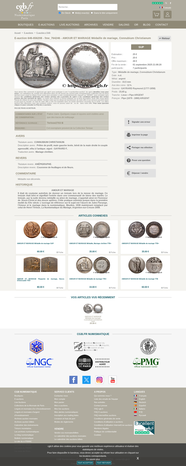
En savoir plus (93, 459)
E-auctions (46, 24)
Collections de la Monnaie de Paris (29, 405)
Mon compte (59, 399)
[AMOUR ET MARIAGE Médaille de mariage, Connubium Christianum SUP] (61, 88)
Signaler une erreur (141, 122)
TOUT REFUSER (104, 463)
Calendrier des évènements (26, 425)
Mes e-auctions (61, 405)
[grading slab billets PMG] (146, 363)
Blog (146, 24)
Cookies (97, 435)
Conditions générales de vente (107, 418)
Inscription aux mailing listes (66, 415)
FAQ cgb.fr (98, 409)
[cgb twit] (166, 3)
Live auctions (69, 24)
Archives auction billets (24, 422)
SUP (141, 47)
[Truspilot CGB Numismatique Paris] (157, 3)
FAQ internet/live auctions (105, 415)
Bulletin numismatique (23, 438)
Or (136, 24)
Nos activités (99, 402)
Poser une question (141, 160)
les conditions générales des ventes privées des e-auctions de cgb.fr (49, 97)
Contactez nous (61, 396)
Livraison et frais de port (64, 418)
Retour (166, 38)
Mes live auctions (61, 409)
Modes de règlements (63, 422)
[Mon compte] (168, 18)
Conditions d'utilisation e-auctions (108, 422)
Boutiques (25, 24)
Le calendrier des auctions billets (68, 439)
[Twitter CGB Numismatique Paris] (86, 380)
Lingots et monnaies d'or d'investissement (32, 409)
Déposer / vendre (140, 173)
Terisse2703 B (55, 123)
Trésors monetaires (22, 428)
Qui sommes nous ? (102, 396)
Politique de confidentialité (105, 432)
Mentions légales (101, 428)
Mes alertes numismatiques (66, 412)
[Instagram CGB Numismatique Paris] (99, 380)
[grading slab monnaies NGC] (39, 363)
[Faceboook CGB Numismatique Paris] (73, 380)
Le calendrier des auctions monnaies (70, 436)
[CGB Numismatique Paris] (24, 19)
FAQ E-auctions (101, 412)
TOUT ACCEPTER (85, 463)
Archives (91, 24)
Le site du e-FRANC (23, 441)
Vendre (108, 24)
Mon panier (59, 402)
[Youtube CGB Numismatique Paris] (113, 380)
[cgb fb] (170, 3)
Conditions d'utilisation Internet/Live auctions (113, 425)
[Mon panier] (157, 18)
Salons (124, 24)
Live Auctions (20, 402)
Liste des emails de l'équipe (106, 399)
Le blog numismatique (23, 435)
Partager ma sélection (142, 147)
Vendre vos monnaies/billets (66, 433)
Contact (161, 24)
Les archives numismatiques (26, 432)
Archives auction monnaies (26, 418)
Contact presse (100, 405)
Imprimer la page (140, 134)
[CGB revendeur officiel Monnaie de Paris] (93, 363)
